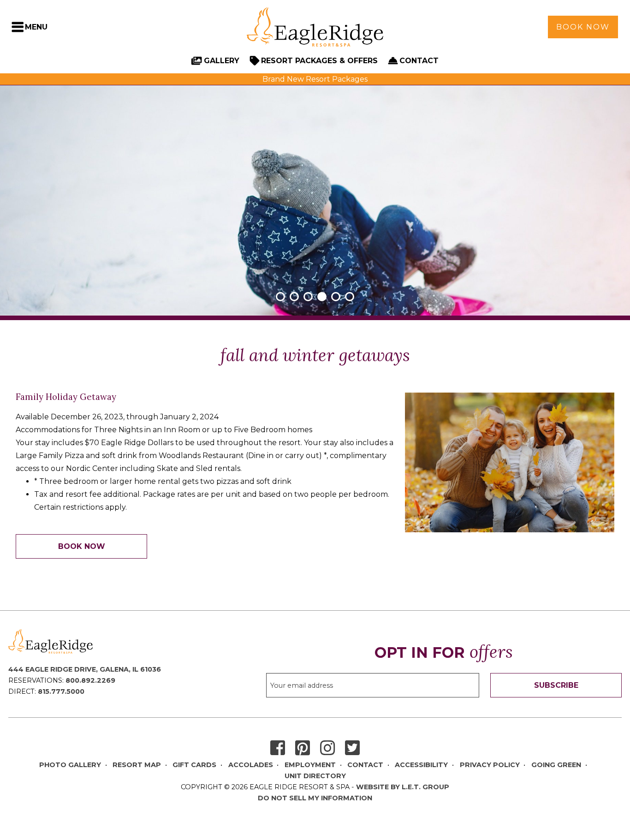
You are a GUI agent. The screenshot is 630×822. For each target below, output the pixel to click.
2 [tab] (294, 296)
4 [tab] (322, 296)
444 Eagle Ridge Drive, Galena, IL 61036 (84, 669)
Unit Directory (315, 776)
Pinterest (302, 748)
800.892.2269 (90, 680)
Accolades (250, 765)
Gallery (221, 60)
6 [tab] (349, 296)
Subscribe (556, 685)
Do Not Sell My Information (315, 798)
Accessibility (421, 765)
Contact (419, 60)
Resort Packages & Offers (319, 60)
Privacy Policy (490, 765)
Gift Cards (194, 765)
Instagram (327, 748)
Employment (310, 765)
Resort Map (137, 765)
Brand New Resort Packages (315, 79)
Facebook (277, 748)
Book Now (583, 27)
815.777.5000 (61, 691)
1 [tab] (280, 296)
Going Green (556, 765)
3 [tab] (308, 296)
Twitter (352, 748)
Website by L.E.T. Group (402, 787)
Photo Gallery (70, 765)
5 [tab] (335, 296)
